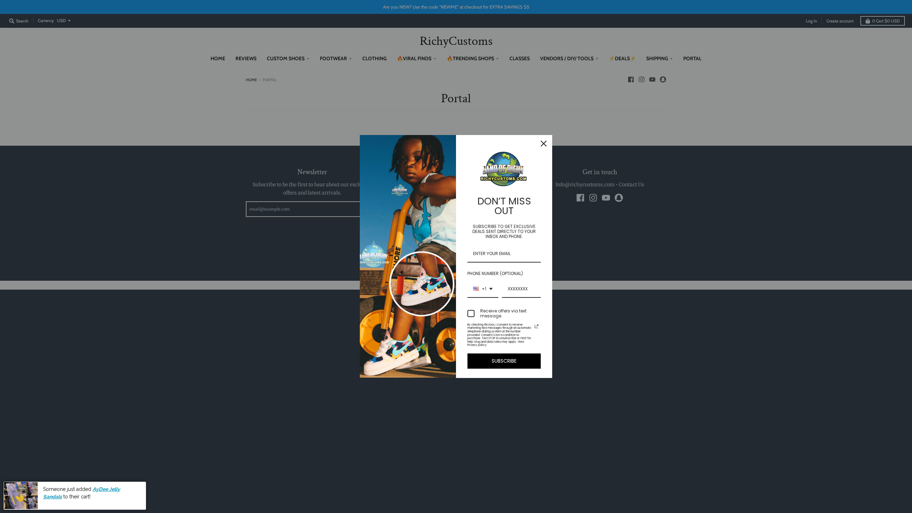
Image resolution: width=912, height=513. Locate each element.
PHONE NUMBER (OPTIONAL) (495, 273)
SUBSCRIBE (504, 360)
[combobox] (482, 289)
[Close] (543, 143)
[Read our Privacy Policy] (536, 326)
